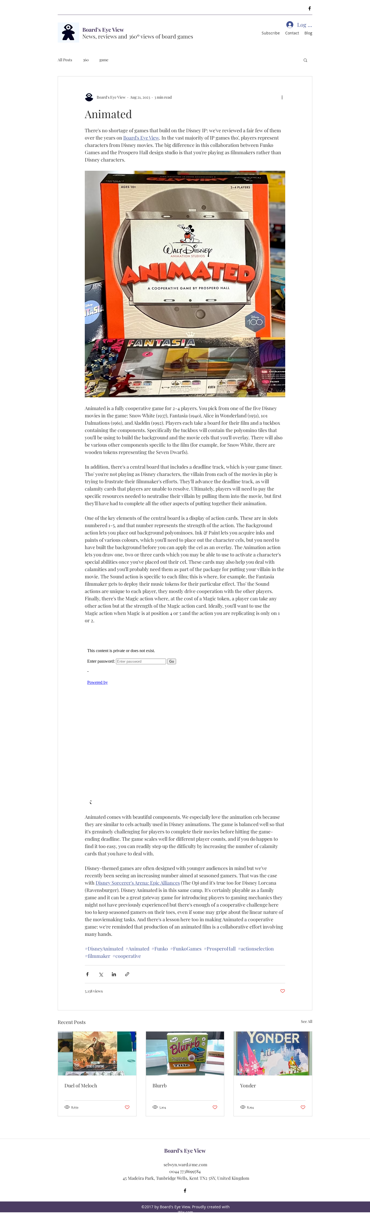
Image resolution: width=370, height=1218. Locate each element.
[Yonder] (273, 1053)
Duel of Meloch (80, 1085)
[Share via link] (127, 974)
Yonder (248, 1085)
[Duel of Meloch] (97, 1053)
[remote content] (185, 718)
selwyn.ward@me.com (185, 1164)
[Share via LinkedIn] (113, 974)
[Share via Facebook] (87, 974)
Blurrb (159, 1085)
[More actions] (282, 97)
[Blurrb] (185, 1053)
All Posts (65, 59)
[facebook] (309, 8)
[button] (305, 60)
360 (86, 59)
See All (306, 1021)
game (103, 59)
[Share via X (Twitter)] (100, 974)
